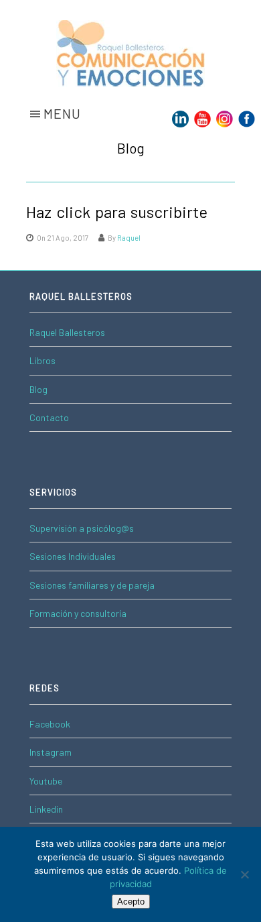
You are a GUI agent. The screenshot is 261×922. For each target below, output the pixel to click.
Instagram (50, 752)
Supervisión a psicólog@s (81, 528)
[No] (244, 874)
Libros (42, 360)
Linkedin (46, 809)
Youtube (45, 781)
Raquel (129, 237)
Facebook (49, 724)
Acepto (131, 902)
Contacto (49, 417)
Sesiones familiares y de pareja (92, 585)
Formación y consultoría (77, 613)
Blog (38, 389)
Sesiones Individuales (72, 556)
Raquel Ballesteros (67, 332)
